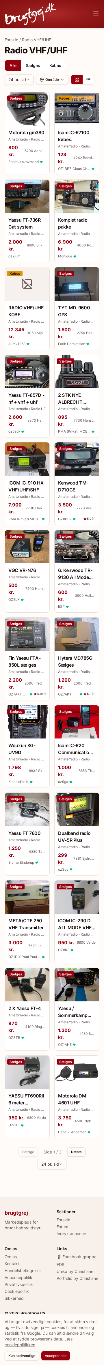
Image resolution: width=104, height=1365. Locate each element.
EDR (60, 1264)
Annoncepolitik (18, 1277)
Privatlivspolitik (19, 1284)
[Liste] (88, 79)
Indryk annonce (71, 1233)
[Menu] (95, 13)
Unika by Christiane (75, 1271)
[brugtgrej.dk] (30, 13)
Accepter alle (55, 1355)
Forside (11, 39)
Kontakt (12, 1263)
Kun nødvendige (21, 1355)
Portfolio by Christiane (77, 1278)
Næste (76, 1152)
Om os (11, 1256)
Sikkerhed (14, 1298)
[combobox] (19, 79)
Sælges (33, 65)
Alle (13, 65)
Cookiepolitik (17, 1291)
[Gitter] (77, 79)
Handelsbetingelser (23, 1270)
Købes (55, 65)
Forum (62, 1226)
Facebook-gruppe (79, 1256)
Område (52, 79)
